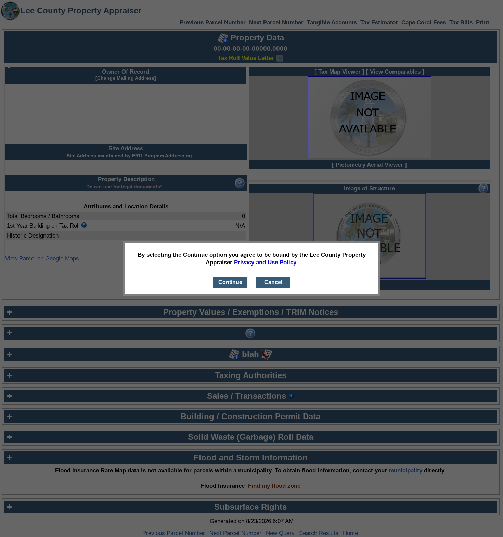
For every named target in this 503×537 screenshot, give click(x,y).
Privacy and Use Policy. (266, 262)
